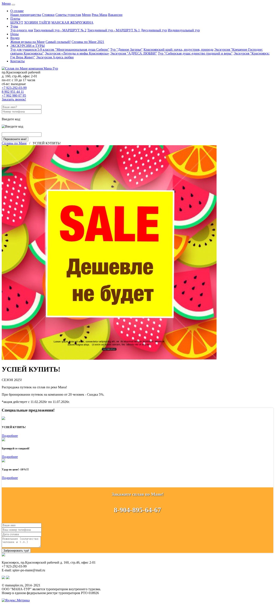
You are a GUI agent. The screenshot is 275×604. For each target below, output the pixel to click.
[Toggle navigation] (13, 4)
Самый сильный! (58, 42)
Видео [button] (15, 38)
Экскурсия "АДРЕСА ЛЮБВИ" (133, 53)
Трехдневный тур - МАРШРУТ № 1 (113, 30)
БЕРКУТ (16, 22)
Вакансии (115, 15)
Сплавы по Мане (14, 143)
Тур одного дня (21, 30)
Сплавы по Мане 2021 (88, 42)
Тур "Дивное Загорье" (126, 49)
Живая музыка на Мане (27, 42)
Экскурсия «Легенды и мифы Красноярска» (77, 53)
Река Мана (99, 15)
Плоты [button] (15, 18)
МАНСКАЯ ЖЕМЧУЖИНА (72, 22)
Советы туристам (68, 15)
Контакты (17, 61)
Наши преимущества (25, 15)
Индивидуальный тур (184, 30)
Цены (14, 34)
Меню (6, 3)
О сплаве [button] (17, 11)
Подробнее (10, 436)
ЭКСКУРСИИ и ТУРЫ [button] (27, 45)
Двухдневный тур (154, 30)
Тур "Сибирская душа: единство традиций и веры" (195, 53)
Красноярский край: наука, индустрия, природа (178, 49)
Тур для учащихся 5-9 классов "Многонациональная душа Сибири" (59, 49)
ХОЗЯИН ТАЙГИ (37, 22)
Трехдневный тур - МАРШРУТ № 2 (60, 30)
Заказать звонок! (14, 99)
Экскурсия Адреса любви (55, 57)
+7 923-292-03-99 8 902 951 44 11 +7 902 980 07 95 (14, 91)
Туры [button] (14, 26)
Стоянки (48, 15)
